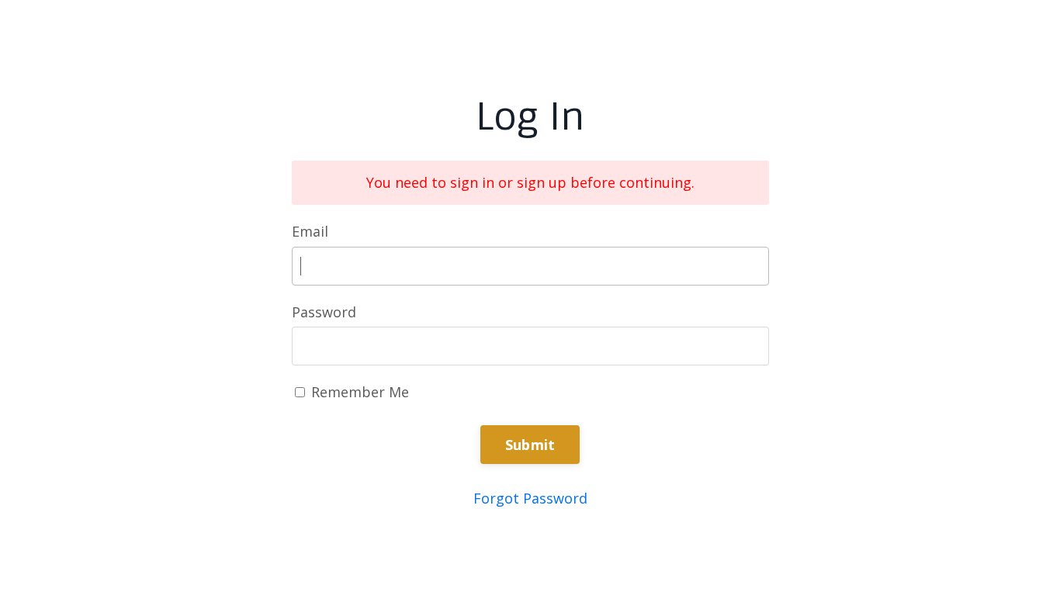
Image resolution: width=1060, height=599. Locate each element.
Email (310, 231)
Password (324, 312)
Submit (530, 444)
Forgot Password (530, 498)
